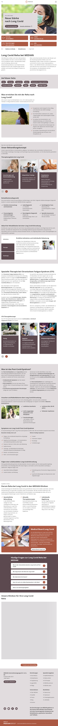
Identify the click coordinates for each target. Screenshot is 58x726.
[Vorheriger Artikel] (2, 191)
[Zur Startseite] (29, 1)
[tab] (7, 247)
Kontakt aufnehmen (25, 26)
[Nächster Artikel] (6, 191)
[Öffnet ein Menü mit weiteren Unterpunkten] (56, 2)
